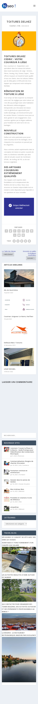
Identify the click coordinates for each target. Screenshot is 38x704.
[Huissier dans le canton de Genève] (6, 481)
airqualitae (14, 507)
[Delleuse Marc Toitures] (19, 331)
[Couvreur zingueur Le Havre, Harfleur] (19, 304)
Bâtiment (21, 491)
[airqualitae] (6, 508)
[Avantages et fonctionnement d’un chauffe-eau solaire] (19, 572)
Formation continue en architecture (18, 471)
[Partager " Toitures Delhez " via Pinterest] (23, 231)
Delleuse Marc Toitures (13, 343)
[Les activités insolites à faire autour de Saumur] (19, 601)
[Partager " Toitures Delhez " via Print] (23, 235)
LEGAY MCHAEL (9, 369)
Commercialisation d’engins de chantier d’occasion (21, 462)
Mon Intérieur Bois (17, 489)
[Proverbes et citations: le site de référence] (6, 499)
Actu (20, 465)
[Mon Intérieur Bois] (6, 490)
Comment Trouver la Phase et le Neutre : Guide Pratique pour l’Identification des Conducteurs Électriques (22, 451)
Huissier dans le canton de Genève (20, 481)
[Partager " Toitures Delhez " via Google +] (15, 231)
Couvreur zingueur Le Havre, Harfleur (18, 316)
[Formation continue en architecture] (6, 472)
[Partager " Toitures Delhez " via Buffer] (32, 231)
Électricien (21, 456)
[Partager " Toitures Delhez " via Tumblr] (19, 231)
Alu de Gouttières (11, 290)
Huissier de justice (24, 484)
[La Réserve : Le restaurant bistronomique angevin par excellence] (19, 682)
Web (20, 502)
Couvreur (13, 26)
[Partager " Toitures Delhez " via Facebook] (6, 231)
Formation (22, 475)
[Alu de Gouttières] (19, 278)
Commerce (25, 465)
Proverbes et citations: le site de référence (21, 499)
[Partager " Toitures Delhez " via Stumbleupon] (15, 235)
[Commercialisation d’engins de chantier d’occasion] (6, 462)
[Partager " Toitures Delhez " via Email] (19, 235)
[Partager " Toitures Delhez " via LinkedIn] (27, 231)
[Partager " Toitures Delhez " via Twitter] (10, 231)
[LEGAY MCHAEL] (19, 357)
